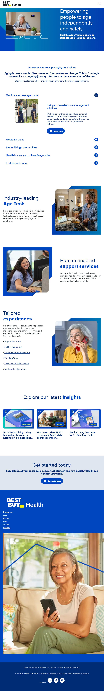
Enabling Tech (11, 358)
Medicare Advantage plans (22, 95)
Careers (60, 667)
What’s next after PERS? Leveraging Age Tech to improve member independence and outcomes (50, 435)
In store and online (17, 163)
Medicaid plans (15, 139)
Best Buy (53, 667)
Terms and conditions (31, 667)
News (5, 521)
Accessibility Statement (72, 667)
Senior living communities (21, 147)
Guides (6, 518)
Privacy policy (44, 667)
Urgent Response (12, 341)
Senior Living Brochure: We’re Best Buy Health (83, 433)
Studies (6, 524)
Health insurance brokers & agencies (28, 155)
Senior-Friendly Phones (15, 369)
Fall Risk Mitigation (13, 347)
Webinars (6, 528)
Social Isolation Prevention (17, 352)
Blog (5, 515)
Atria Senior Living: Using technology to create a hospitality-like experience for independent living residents (17, 435)
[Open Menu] (100, 4)
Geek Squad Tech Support (16, 363)
